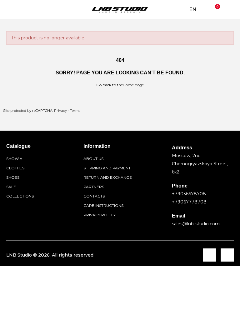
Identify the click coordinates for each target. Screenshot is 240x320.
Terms (75, 110)
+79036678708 (189, 194)
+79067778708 (189, 202)
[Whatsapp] (227, 255)
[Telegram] (209, 255)
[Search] (23, 9)
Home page (133, 84)
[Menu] (11, 9)
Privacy (60, 110)
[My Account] (229, 9)
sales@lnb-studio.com (196, 224)
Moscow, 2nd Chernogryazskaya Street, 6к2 (200, 164)
